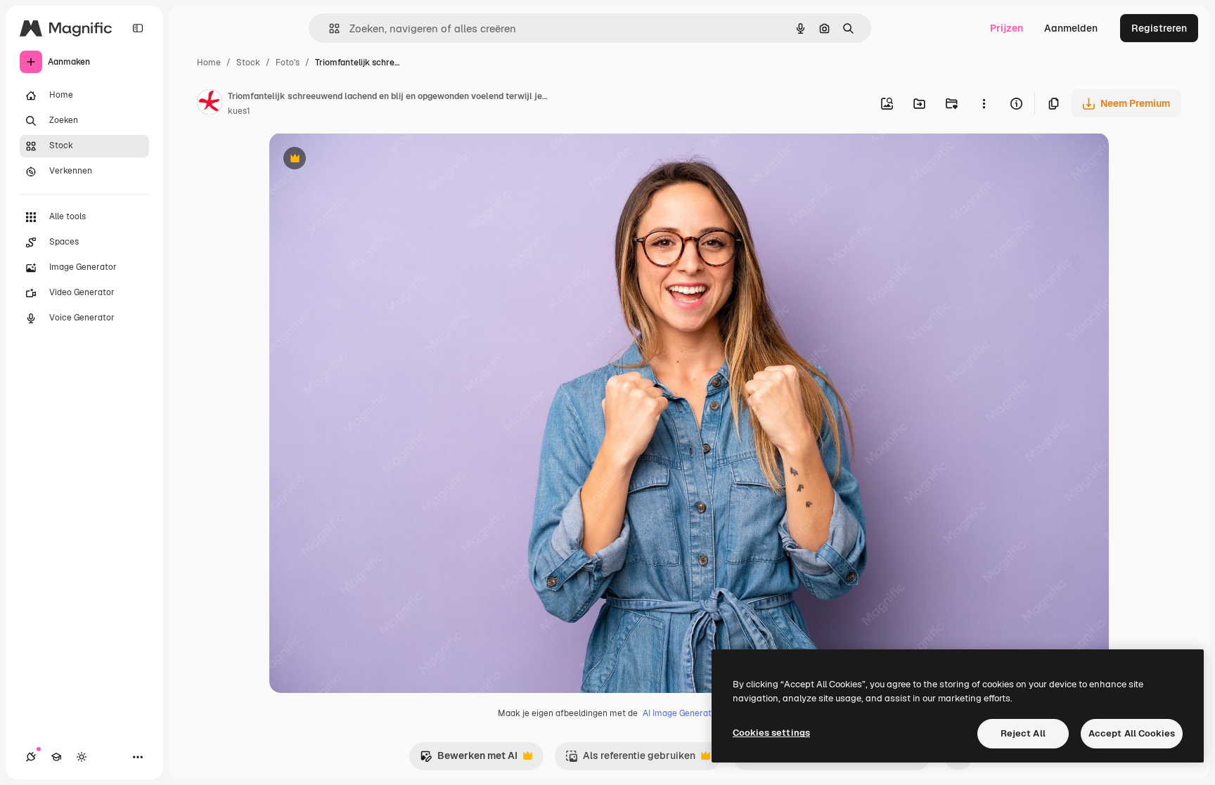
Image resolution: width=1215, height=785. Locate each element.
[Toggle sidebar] (138, 28)
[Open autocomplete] (328, 28)
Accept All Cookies (1131, 733)
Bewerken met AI (469, 759)
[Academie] (56, 757)
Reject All (1023, 733)
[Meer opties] (984, 103)
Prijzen (1006, 28)
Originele (362, 160)
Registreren (1159, 28)
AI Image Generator (681, 713)
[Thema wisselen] (81, 757)
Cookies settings (771, 733)
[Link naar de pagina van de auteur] (209, 104)
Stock (248, 62)
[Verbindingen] (31, 757)
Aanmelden (1071, 28)
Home (209, 62)
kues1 (239, 111)
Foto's (288, 62)
